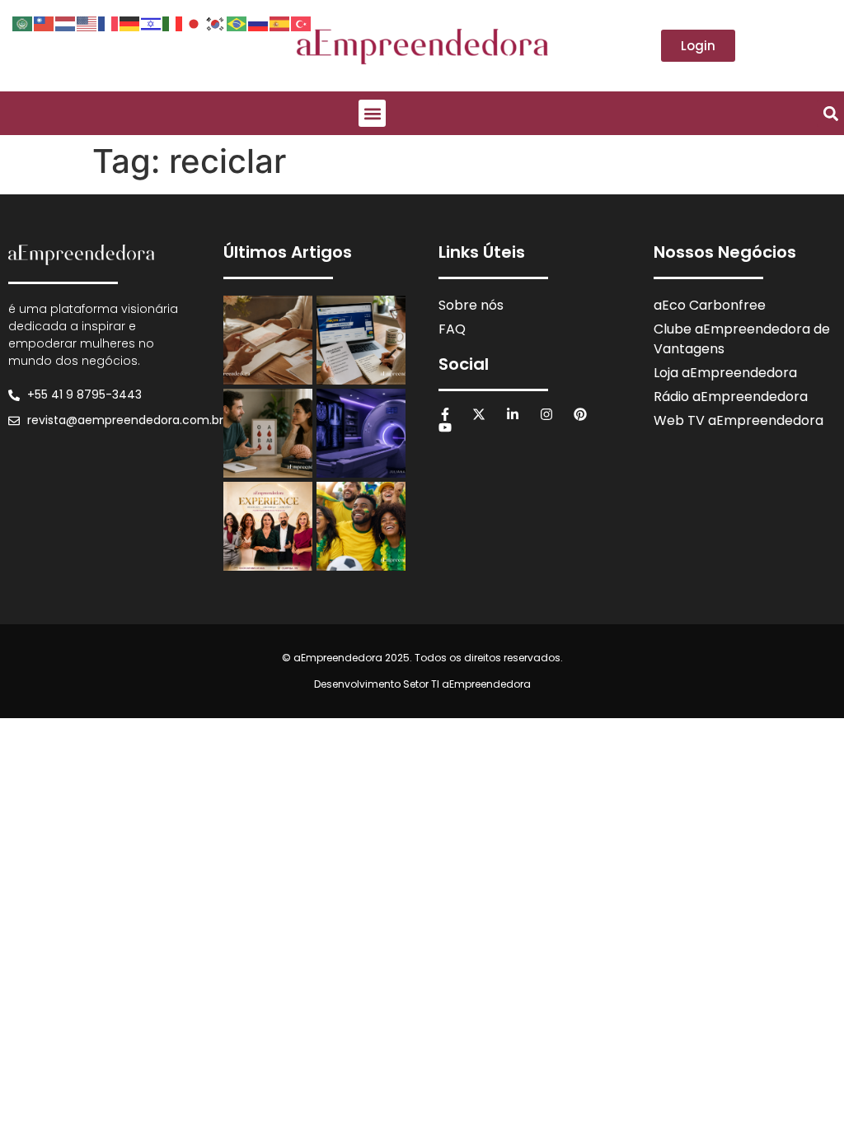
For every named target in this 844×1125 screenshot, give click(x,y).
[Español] (280, 22)
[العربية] (23, 22)
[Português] (237, 22)
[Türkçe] (301, 22)
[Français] (109, 22)
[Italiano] (173, 22)
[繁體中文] (44, 22)
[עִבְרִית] (151, 22)
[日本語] (194, 22)
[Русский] (259, 22)
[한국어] (216, 22)
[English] (87, 22)
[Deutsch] (130, 22)
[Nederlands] (66, 22)
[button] (372, 113)
